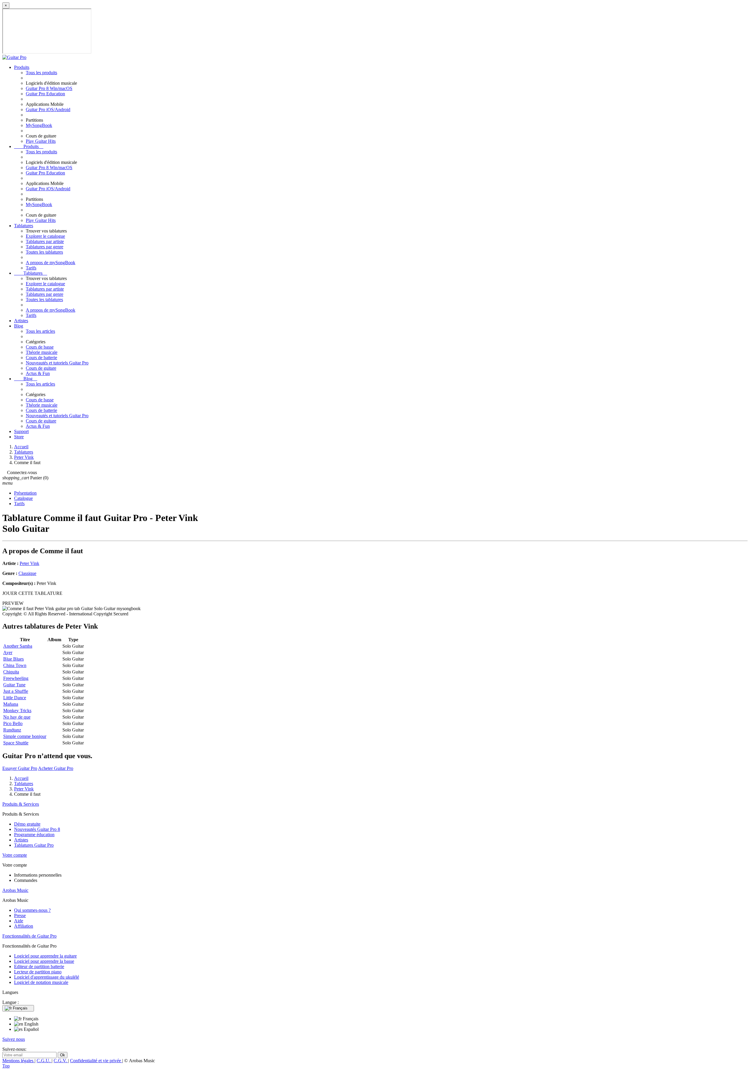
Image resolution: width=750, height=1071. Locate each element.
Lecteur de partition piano (38, 971)
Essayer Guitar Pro (19, 768)
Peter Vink (29, 563)
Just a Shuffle (15, 691)
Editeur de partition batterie (39, 966)
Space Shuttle (15, 742)
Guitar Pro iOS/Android (48, 109)
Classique (27, 573)
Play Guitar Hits (41, 141)
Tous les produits (41, 72)
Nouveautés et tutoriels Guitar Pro (57, 362)
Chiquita (11, 671)
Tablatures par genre (44, 246)
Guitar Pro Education (45, 93)
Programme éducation (34, 834)
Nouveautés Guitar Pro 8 (37, 829)
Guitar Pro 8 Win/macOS (49, 88)
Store (19, 436)
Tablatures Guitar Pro (34, 845)
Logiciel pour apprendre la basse (44, 961)
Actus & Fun (38, 373)
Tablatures (23, 225)
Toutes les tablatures (44, 251)
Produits (21, 67)
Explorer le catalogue (45, 236)
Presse (20, 915)
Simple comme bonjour (24, 736)
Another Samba (17, 646)
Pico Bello (13, 723)
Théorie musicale (41, 352)
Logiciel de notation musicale (41, 982)
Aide (18, 920)
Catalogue (23, 498)
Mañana (10, 704)
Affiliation (23, 926)
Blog (18, 325)
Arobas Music (15, 890)
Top (6, 1065)
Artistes (21, 320)
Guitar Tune (14, 684)
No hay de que (16, 716)
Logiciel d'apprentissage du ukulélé (46, 977)
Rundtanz (12, 729)
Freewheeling (15, 678)
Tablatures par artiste (45, 241)
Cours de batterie (41, 357)
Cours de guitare (41, 368)
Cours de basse (40, 346)
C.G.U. (44, 1060)
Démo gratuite (27, 824)
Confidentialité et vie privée (96, 1060)
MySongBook (39, 125)
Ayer (7, 652)
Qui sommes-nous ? (32, 910)
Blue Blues (13, 658)
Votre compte (14, 855)
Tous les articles (40, 331)
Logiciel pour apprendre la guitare (45, 955)
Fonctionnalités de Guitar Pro (29, 935)
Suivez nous (13, 1039)
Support (21, 431)
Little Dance (14, 697)
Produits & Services (20, 804)
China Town (14, 665)
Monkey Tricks (17, 710)
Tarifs (31, 267)
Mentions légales (18, 1060)
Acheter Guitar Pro (55, 768)
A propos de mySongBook (50, 262)
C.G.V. (61, 1060)
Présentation (25, 492)
